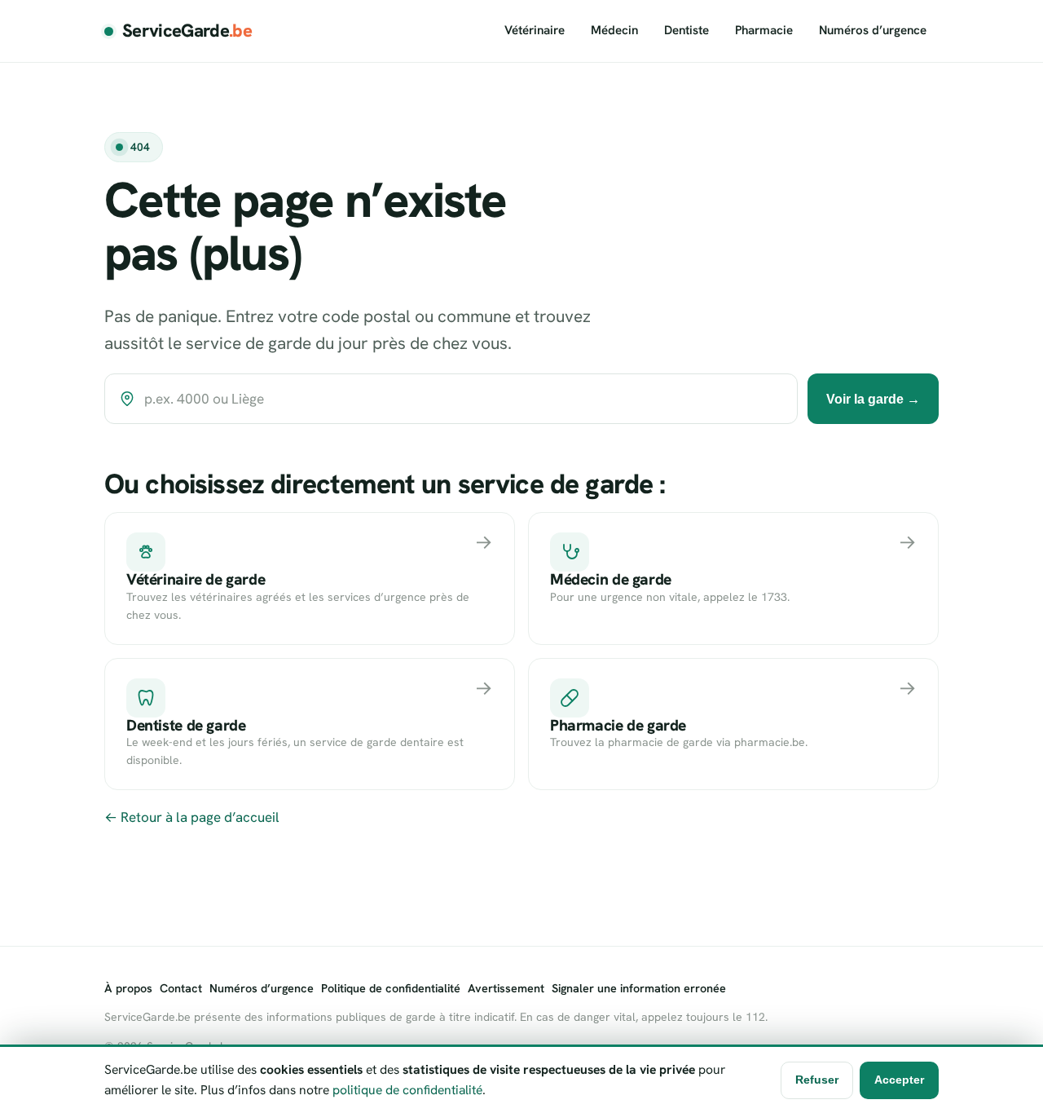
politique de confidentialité (407, 1089)
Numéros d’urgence (872, 30)
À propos (128, 988)
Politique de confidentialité (390, 988)
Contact (181, 988)
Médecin (614, 30)
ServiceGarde (187, 30)
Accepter (899, 1079)
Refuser (816, 1079)
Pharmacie (764, 30)
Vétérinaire (534, 30)
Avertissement (506, 988)
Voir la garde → (873, 399)
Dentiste (686, 30)
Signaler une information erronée (639, 988)
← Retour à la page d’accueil (191, 817)
